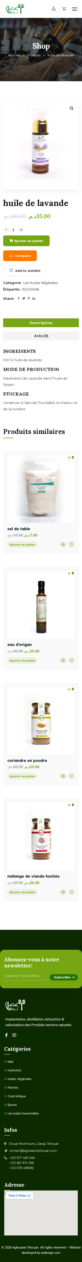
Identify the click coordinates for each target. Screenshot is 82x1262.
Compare (23, 256)
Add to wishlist (27, 271)
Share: (8, 299)
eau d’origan (19, 644)
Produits (33, 55)
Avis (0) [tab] (41, 335)
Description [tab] (41, 322)
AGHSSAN (30, 289)
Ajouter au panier (28, 241)
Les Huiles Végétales (40, 283)
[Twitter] (23, 299)
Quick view (63, 544)
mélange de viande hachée (33, 876)
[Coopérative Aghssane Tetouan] (15, 9)
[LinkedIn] (33, 299)
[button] (71, 108)
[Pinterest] (28, 299)
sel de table (18, 528)
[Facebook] (18, 299)
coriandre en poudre (27, 760)
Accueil (14, 55)
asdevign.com (50, 1253)
